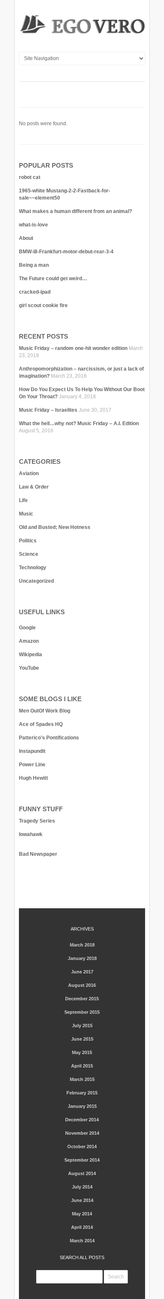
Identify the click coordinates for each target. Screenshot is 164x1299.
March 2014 (82, 1240)
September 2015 (82, 1012)
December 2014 (82, 1119)
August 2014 (82, 1173)
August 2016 (82, 985)
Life (23, 500)
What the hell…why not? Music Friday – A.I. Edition (79, 423)
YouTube (29, 668)
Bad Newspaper (38, 854)
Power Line (32, 765)
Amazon (29, 641)
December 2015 (82, 998)
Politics (28, 541)
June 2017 (82, 971)
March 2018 (82, 944)
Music (26, 514)
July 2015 (82, 1025)
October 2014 (82, 1146)
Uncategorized (36, 581)
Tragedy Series (37, 821)
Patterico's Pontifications (49, 738)
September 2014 (82, 1159)
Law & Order (34, 487)
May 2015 (82, 1052)
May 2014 (82, 1213)
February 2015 (82, 1092)
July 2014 (82, 1186)
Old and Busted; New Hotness (54, 527)
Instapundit (32, 751)
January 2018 (82, 958)
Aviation (29, 473)
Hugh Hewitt (33, 778)
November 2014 (82, 1133)
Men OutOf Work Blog (44, 711)
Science (28, 554)
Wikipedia (30, 654)
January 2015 (82, 1106)
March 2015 (82, 1079)
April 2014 (82, 1227)
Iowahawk (30, 834)
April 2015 (82, 1065)
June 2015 (82, 1038)
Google (27, 628)
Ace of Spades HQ (41, 724)
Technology (32, 568)
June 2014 (82, 1200)
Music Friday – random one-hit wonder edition (73, 348)
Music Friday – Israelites (48, 410)
